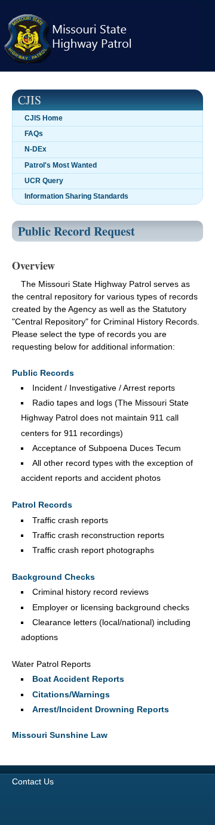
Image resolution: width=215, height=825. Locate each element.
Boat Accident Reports (78, 679)
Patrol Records (42, 504)
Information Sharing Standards (76, 196)
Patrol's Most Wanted (60, 165)
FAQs (33, 133)
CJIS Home (43, 118)
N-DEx (35, 149)
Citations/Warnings (71, 694)
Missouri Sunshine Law (60, 735)
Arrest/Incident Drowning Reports (100, 709)
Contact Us (33, 781)
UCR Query (43, 181)
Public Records (43, 373)
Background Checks (53, 577)
